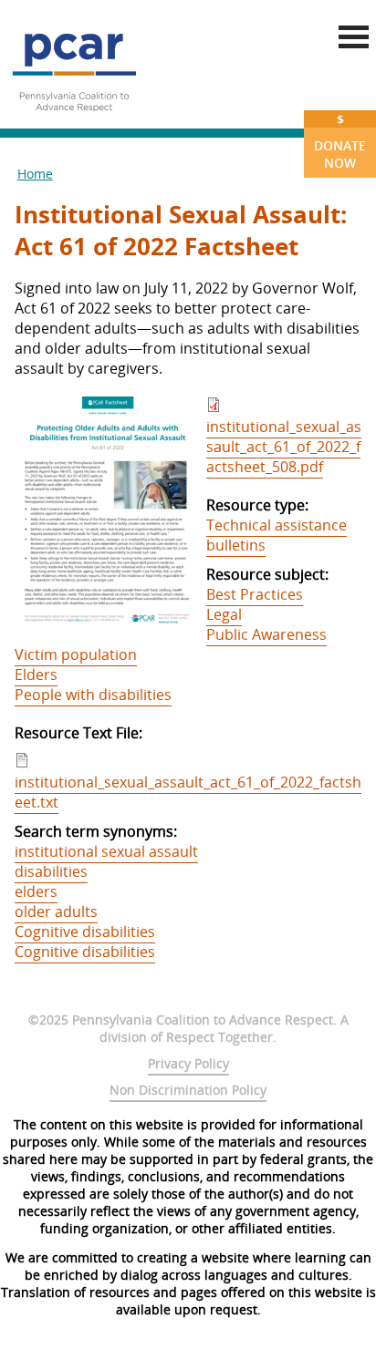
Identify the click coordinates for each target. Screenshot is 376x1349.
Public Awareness (266, 634)
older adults (56, 911)
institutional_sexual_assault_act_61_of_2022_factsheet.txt (188, 792)
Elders (36, 674)
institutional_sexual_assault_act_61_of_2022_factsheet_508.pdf (283, 447)
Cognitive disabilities (85, 932)
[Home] (74, 118)
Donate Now (340, 140)
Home (35, 173)
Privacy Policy (188, 1063)
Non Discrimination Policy (188, 1089)
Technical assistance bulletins (276, 535)
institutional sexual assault (106, 851)
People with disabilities (93, 695)
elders (36, 891)
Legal (224, 614)
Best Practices (254, 594)
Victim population (76, 654)
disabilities (51, 871)
